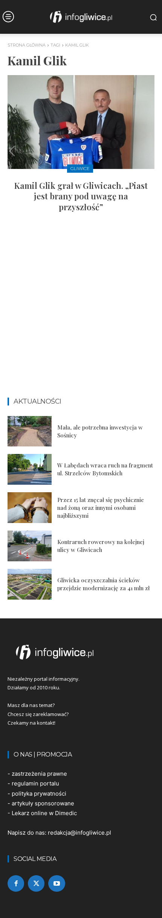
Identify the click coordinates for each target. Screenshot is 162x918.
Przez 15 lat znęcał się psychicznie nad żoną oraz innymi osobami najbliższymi (100, 507)
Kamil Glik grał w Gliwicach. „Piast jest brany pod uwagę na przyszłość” (81, 196)
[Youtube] (56, 883)
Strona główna (27, 45)
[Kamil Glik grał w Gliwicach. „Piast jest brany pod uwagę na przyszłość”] (81, 122)
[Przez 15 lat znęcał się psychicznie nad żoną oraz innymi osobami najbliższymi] (30, 507)
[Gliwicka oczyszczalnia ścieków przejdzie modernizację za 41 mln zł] (30, 584)
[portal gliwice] (81, 652)
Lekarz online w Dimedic (44, 813)
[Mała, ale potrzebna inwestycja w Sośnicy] (30, 431)
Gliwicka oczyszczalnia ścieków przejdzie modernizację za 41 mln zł (103, 584)
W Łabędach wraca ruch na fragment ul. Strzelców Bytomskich (105, 469)
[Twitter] (36, 883)
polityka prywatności (39, 793)
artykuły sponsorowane (43, 803)
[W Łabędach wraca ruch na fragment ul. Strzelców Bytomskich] (30, 469)
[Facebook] (16, 883)
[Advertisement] (81, 308)
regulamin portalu (35, 783)
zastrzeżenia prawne (39, 773)
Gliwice (80, 168)
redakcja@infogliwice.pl (79, 832)
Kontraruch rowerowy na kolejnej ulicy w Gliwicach (100, 545)
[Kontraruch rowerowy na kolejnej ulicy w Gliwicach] (30, 546)
